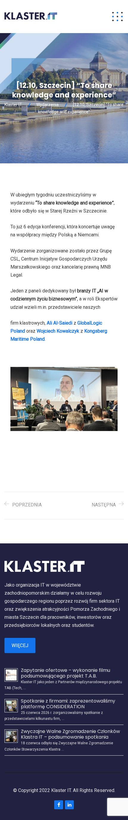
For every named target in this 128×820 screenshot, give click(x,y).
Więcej (20, 645)
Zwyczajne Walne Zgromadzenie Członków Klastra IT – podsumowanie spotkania (70, 734)
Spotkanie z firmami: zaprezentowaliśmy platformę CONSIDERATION (68, 703)
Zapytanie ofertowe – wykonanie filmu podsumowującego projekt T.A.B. (65, 673)
